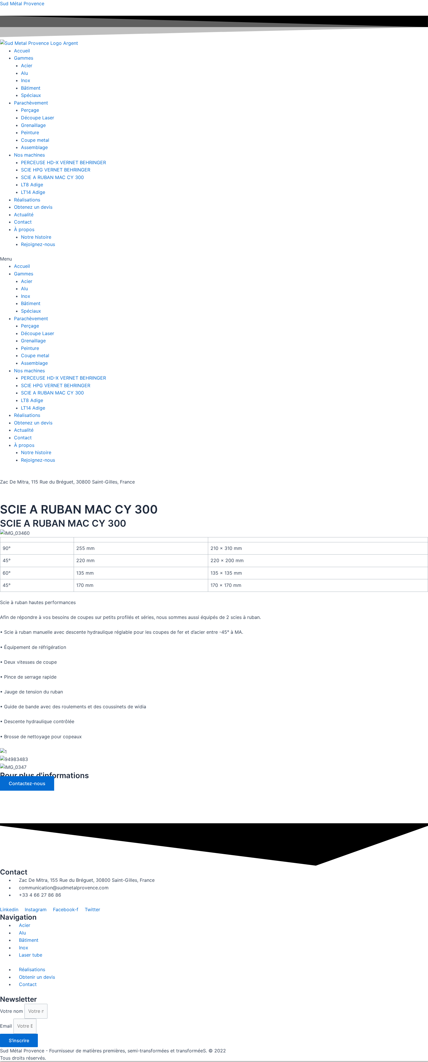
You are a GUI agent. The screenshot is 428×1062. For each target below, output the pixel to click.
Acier (26, 65)
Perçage (30, 110)
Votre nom (12, 1011)
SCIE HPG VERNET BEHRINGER (55, 170)
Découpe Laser (37, 118)
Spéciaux (31, 95)
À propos (24, 229)
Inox (25, 80)
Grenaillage (33, 125)
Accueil (22, 51)
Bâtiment (30, 88)
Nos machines (29, 155)
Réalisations (27, 200)
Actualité (23, 214)
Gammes (23, 58)
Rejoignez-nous (38, 244)
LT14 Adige (33, 192)
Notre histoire (36, 237)
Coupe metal (35, 140)
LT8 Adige (32, 184)
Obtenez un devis (33, 207)
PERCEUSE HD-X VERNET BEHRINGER (63, 162)
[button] (214, 259)
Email (6, 1026)
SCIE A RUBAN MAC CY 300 (52, 177)
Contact (23, 222)
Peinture (30, 132)
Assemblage (34, 147)
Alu (24, 73)
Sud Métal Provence (22, 3)
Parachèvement (31, 103)
